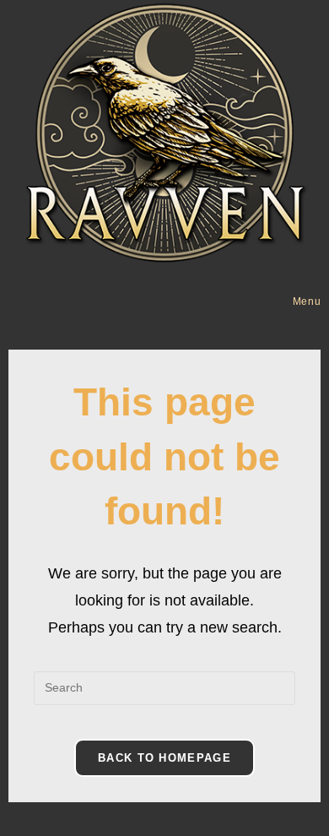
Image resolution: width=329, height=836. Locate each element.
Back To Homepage (164, 758)
